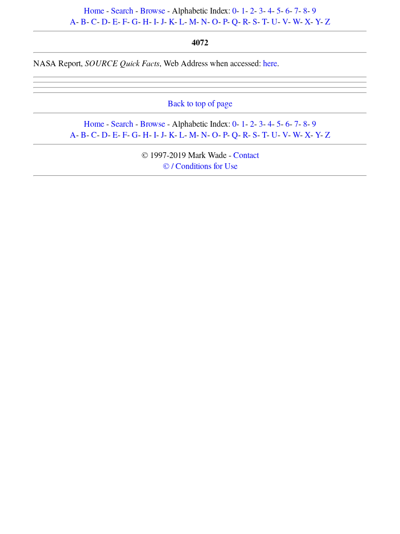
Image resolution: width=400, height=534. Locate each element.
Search (122, 10)
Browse (152, 10)
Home (94, 10)
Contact (246, 154)
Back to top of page (200, 103)
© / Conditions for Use (200, 165)
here (270, 62)
